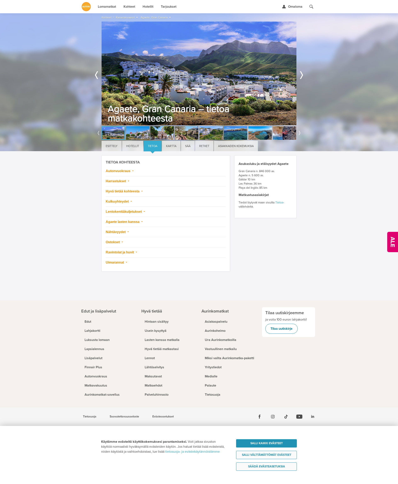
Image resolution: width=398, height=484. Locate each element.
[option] (199, 73)
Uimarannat (115, 262)
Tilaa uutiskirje (281, 329)
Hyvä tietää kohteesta (123, 191)
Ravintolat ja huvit (120, 252)
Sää (188, 146)
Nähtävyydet (116, 232)
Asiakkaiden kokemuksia (236, 146)
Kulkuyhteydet (118, 201)
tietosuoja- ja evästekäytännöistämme (192, 452)
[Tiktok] (286, 416)
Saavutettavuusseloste (124, 416)
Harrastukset (116, 181)
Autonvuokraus (118, 171)
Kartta (171, 146)
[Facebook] (259, 416)
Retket (204, 146)
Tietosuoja (89, 416)
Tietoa (152, 146)
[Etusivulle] (86, 6)
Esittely (112, 146)
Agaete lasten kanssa (123, 222)
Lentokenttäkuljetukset (124, 211)
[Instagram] (273, 416)
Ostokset (113, 242)
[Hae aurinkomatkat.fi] (311, 7)
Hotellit (132, 146)
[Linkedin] (312, 416)
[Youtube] (299, 416)
